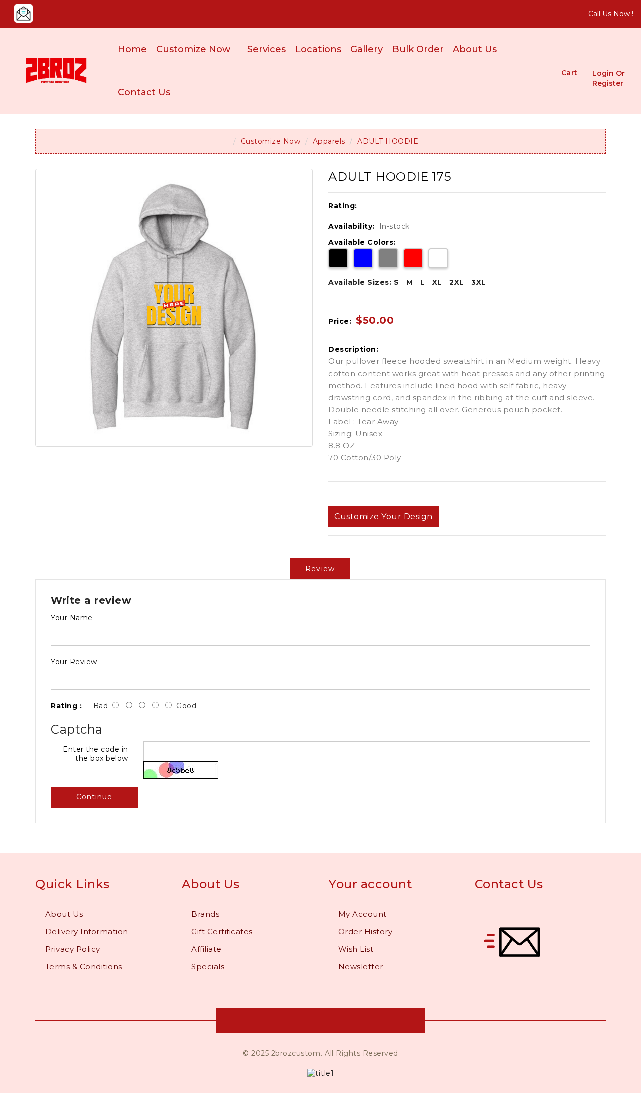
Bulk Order (418, 49)
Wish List (356, 949)
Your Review (74, 661)
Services (266, 49)
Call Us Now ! (610, 13)
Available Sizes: (359, 282)
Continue (94, 796)
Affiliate (206, 949)
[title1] (320, 1072)
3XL (478, 282)
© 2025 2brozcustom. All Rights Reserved (320, 1053)
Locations (318, 49)
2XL (456, 282)
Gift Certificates (222, 931)
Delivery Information (86, 931)
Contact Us (144, 92)
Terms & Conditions (83, 966)
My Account (362, 914)
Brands (205, 914)
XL (437, 282)
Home (132, 49)
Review (320, 568)
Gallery (366, 49)
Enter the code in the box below (95, 754)
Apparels (329, 141)
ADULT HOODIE (387, 141)
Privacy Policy (72, 949)
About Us (475, 49)
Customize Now (193, 49)
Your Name (72, 617)
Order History (365, 931)
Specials (207, 966)
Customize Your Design (383, 516)
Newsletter (360, 966)
